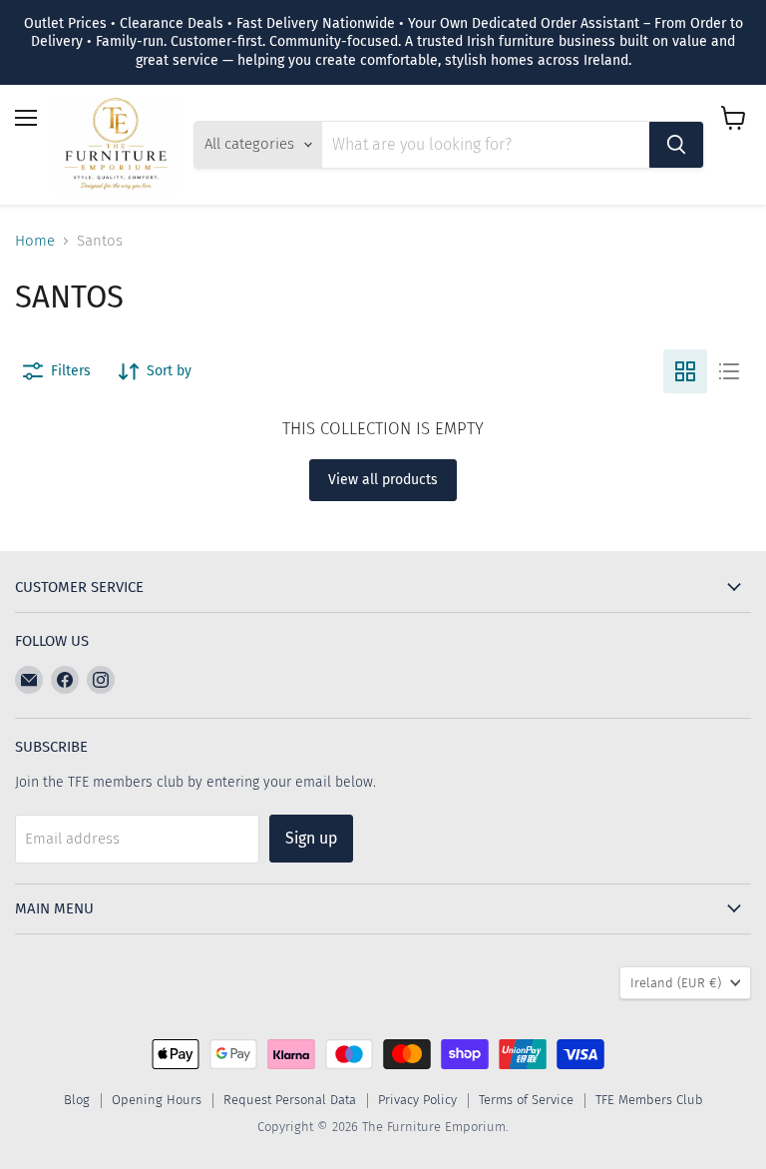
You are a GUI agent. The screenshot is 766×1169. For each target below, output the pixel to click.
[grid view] (685, 371)
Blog (77, 1099)
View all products (383, 479)
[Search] (676, 145)
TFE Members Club (649, 1099)
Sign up (311, 838)
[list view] (729, 371)
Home (35, 241)
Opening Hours (156, 1099)
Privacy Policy (417, 1099)
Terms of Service (526, 1099)
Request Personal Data (289, 1099)
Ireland (675, 982)
